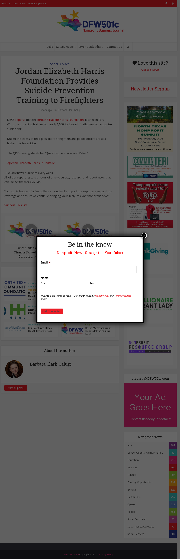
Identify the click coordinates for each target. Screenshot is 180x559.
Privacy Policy (102, 295)
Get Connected (51, 311)
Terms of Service (122, 295)
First (43, 283)
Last (92, 283)
